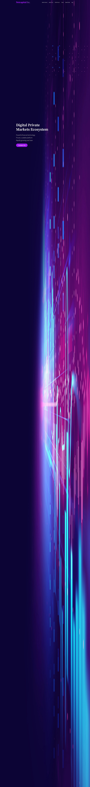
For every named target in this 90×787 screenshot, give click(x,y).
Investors (67, 2)
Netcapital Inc (23, 2)
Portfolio (57, 2)
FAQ (72, 2)
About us (51, 2)
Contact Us (21, 145)
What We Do (44, 2)
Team (62, 2)
